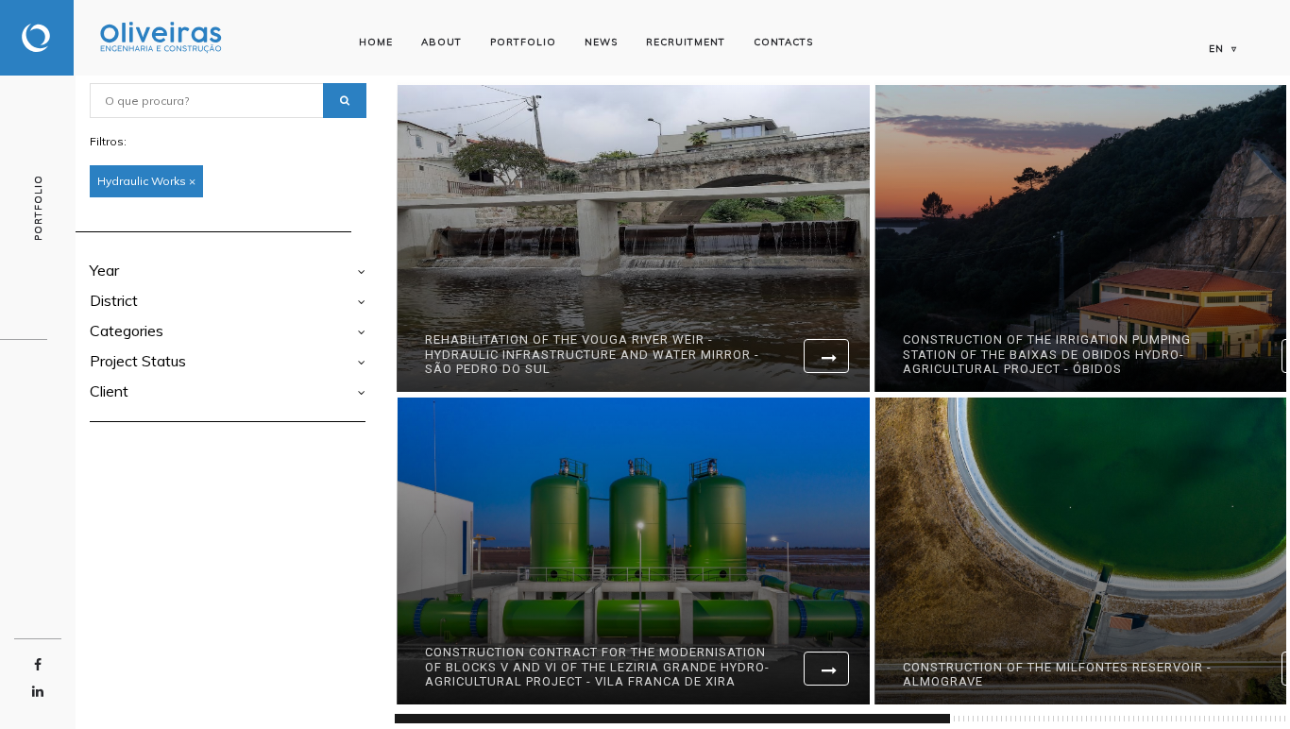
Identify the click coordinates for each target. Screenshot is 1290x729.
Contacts (783, 42)
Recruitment (685, 42)
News (601, 42)
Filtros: (108, 141)
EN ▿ (1223, 48)
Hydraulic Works (146, 181)
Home (376, 42)
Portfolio (523, 42)
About (441, 42)
